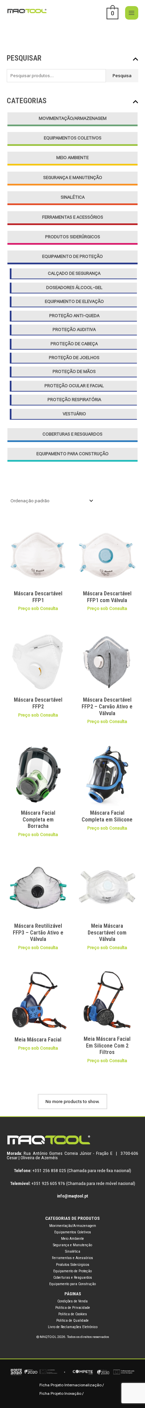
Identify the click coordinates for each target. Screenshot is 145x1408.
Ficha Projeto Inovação (60, 1393)
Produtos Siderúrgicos (72, 236)
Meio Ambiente (72, 157)
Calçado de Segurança (74, 273)
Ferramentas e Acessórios (72, 217)
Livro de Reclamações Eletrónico (72, 1327)
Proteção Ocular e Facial (74, 385)
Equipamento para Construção (72, 453)
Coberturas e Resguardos (72, 434)
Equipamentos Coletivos (73, 137)
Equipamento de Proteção (72, 256)
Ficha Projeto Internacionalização (70, 1385)
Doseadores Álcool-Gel (74, 287)
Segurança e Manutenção (72, 177)
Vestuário (74, 413)
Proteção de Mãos (74, 371)
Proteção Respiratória (74, 399)
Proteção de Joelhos (74, 357)
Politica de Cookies (72, 1314)
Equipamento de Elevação (74, 301)
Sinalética (73, 197)
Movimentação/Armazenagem (73, 118)
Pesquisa (122, 75)
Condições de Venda (72, 1301)
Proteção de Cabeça (74, 343)
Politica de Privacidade (72, 1307)
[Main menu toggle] (131, 12)
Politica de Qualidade (72, 1320)
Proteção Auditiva (74, 329)
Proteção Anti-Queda (74, 315)
